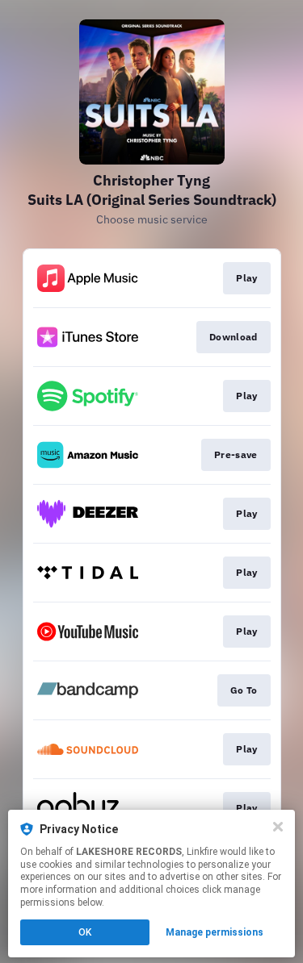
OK (84, 932)
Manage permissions (214, 932)
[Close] (278, 827)
